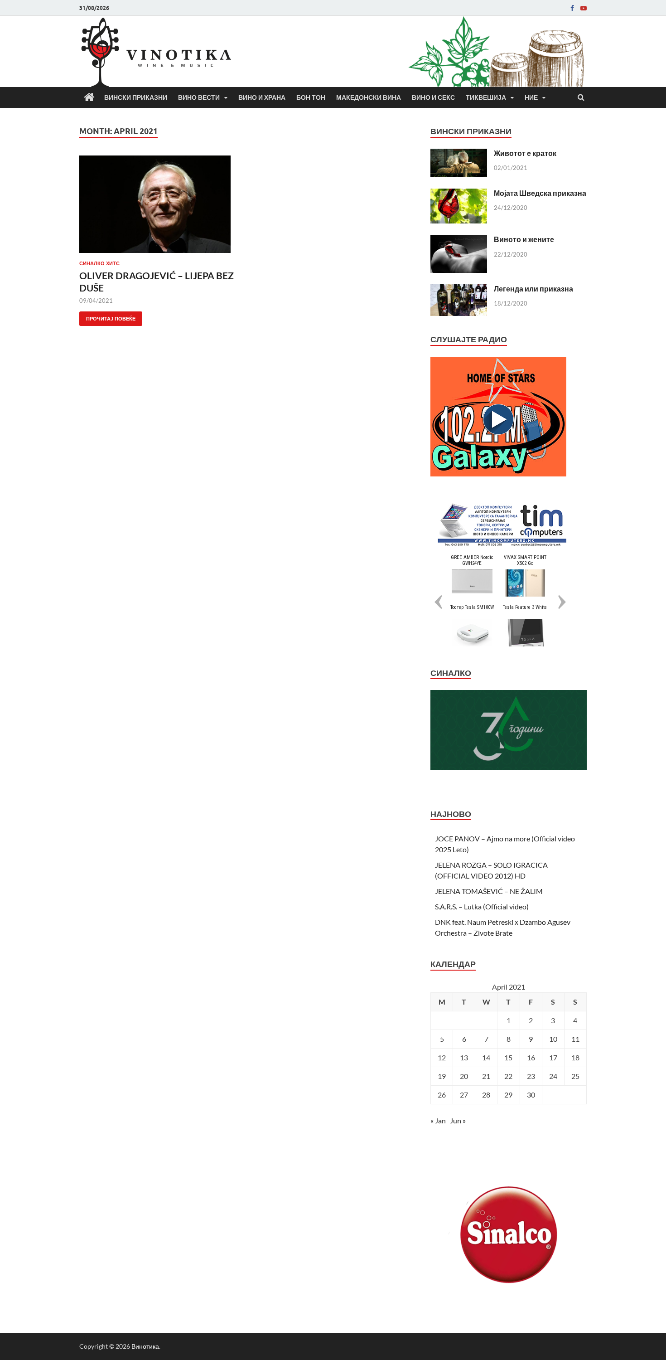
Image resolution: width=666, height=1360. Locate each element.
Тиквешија (486, 97)
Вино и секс (433, 97)
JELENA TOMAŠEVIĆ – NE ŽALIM (489, 891)
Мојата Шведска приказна (540, 193)
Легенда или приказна (533, 288)
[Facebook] (572, 8)
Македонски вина (368, 97)
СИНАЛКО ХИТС (99, 263)
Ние (531, 97)
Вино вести (199, 97)
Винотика (145, 1346)
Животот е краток (525, 153)
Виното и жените (524, 239)
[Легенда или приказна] (458, 289)
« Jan (438, 1120)
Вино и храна (261, 97)
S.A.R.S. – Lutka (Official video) (482, 906)
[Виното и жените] (458, 240)
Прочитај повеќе (107, 316)
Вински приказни (135, 97)
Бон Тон (310, 97)
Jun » (458, 1120)
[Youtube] (583, 8)
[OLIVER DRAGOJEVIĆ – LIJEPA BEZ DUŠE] (158, 207)
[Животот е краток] (458, 154)
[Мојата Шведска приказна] (458, 193)
